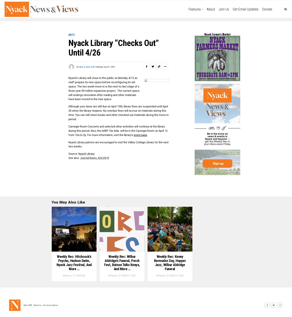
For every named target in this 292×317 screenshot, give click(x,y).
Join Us (224, 9)
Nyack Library (86, 153)
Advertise (37, 305)
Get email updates (246, 9)
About (211, 9)
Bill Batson (67, 275)
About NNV (28, 305)
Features (195, 9)
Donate (267, 9)
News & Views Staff (87, 66)
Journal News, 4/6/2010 (94, 158)
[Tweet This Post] (153, 66)
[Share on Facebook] (146, 66)
